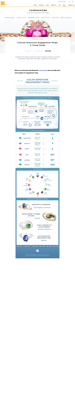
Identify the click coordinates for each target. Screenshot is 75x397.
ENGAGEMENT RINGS (33, 17)
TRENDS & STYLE (21, 17)
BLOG (64, 5)
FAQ (60, 5)
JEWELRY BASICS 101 (66, 17)
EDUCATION (55, 17)
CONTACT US (71, 5)
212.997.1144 (62, 1)
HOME (35, 5)
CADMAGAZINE (38, 10)
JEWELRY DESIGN (9, 17)
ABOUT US (53, 5)
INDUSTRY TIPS (45, 17)
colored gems (43, 70)
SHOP (47, 5)
